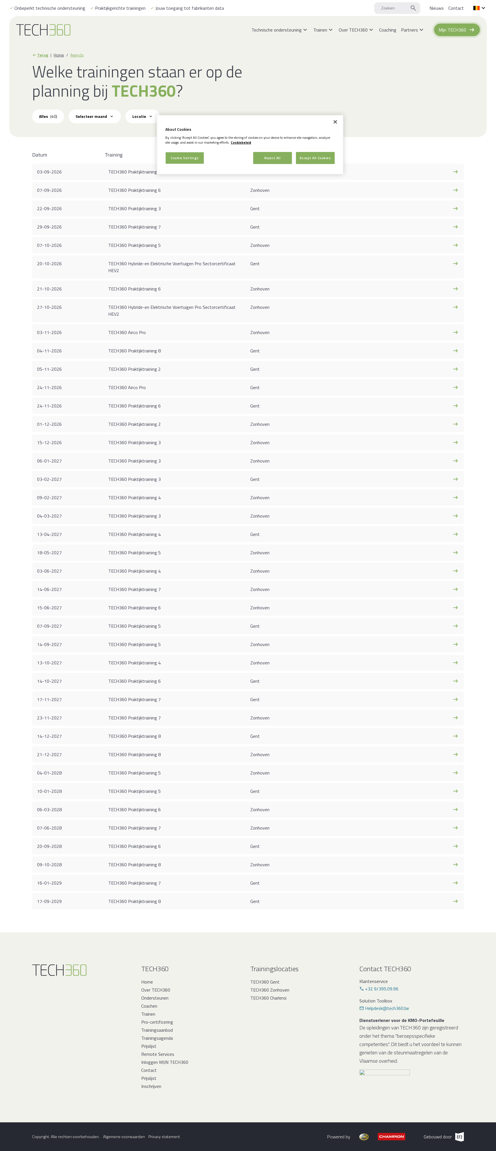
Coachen (149, 1005)
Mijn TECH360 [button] (452, 29)
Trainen (148, 1013)
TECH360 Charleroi (268, 997)
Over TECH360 (155, 989)
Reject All (272, 157)
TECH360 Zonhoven (269, 989)
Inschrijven (151, 1086)
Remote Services (157, 1054)
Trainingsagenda (157, 1038)
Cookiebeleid (241, 142)
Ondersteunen (154, 997)
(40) (48, 116)
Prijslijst (148, 1046)
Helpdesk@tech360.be (387, 1008)
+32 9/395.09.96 (381, 988)
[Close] (335, 122)
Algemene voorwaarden (124, 1137)
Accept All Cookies (315, 157)
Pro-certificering (157, 1022)
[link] (436, 8)
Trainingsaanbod (157, 1030)
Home (59, 55)
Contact (149, 1070)
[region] (250, 144)
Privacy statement (164, 1137)
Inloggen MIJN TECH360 (164, 1062)
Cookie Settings (185, 157)
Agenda (77, 55)
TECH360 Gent (265, 981)
